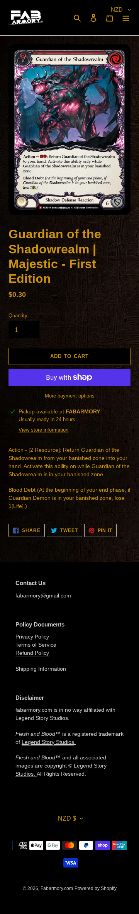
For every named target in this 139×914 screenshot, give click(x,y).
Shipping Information (40, 669)
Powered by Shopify (96, 888)
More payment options (70, 396)
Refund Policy (32, 653)
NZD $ (67, 818)
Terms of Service (35, 645)
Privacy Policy (32, 636)
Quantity (17, 315)
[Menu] (126, 17)
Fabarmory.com (57, 888)
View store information (43, 430)
